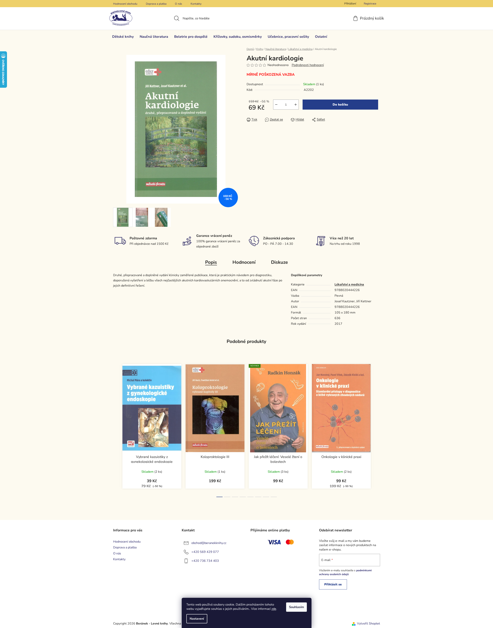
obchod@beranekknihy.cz (208, 543)
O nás (178, 4)
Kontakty (196, 4)
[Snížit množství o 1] (276, 104)
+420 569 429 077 (205, 552)
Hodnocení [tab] (244, 262)
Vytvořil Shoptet (368, 623)
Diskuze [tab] (279, 262)
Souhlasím (296, 607)
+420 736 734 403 (205, 561)
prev (116, 429)
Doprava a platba (156, 4)
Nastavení (197, 619)
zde (273, 609)
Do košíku (340, 104)
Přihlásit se (333, 584)
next (377, 429)
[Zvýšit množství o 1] (296, 104)
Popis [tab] (211, 262)
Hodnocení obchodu (125, 4)
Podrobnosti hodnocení (308, 65)
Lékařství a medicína (349, 284)
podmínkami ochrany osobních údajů (345, 572)
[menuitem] (123, 36)
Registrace (370, 3)
